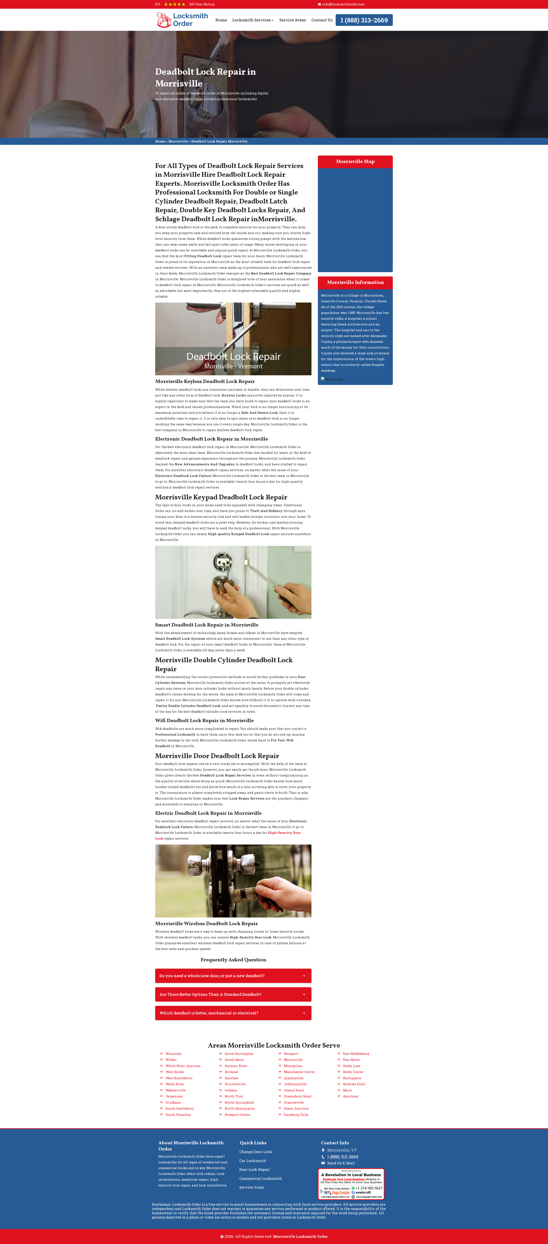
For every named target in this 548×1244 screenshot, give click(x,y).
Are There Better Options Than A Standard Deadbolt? (210, 994)
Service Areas (292, 19)
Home (221, 19)
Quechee (231, 1078)
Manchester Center (299, 1072)
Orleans (231, 1090)
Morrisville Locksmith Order (300, 1236)
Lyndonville (294, 1078)
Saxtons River (236, 1066)
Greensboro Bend (297, 1096)
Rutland (231, 1072)
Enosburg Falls (296, 1114)
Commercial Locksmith (260, 1178)
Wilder (171, 1059)
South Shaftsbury (180, 1108)
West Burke (175, 1072)
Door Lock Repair (254, 1169)
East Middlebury (356, 1053)
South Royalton (178, 1114)
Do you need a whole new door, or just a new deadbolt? (212, 975)
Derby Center (353, 1072)
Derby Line (351, 1066)
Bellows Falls (354, 1084)
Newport (291, 1053)
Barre (347, 1090)
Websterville (176, 1090)
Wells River (175, 1084)
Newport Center (237, 1114)
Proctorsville (235, 1084)
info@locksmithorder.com (343, 4)
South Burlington (239, 1053)
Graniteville (294, 1102)
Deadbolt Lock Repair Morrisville (219, 141)
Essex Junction (296, 1108)
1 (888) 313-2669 (364, 20)
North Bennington (240, 1108)
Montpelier (293, 1066)
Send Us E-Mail (341, 1163)
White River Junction (183, 1066)
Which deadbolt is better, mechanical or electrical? (208, 1012)
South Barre (234, 1059)
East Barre (351, 1059)
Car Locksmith (252, 1160)
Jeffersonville (295, 1084)
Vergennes (174, 1096)
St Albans (173, 1102)
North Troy (234, 1096)
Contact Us (321, 19)
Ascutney (350, 1096)
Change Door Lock (255, 1151)
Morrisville (178, 141)
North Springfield (239, 1102)
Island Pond (294, 1090)
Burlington (352, 1078)
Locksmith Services (252, 19)
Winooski (174, 1053)
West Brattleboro (179, 1078)
